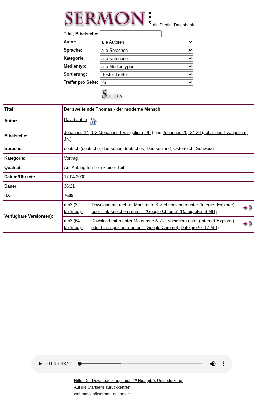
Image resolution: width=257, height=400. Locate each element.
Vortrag (71, 158)
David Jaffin (75, 119)
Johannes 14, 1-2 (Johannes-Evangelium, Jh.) (108, 132)
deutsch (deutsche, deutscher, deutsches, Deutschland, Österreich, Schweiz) (139, 148)
